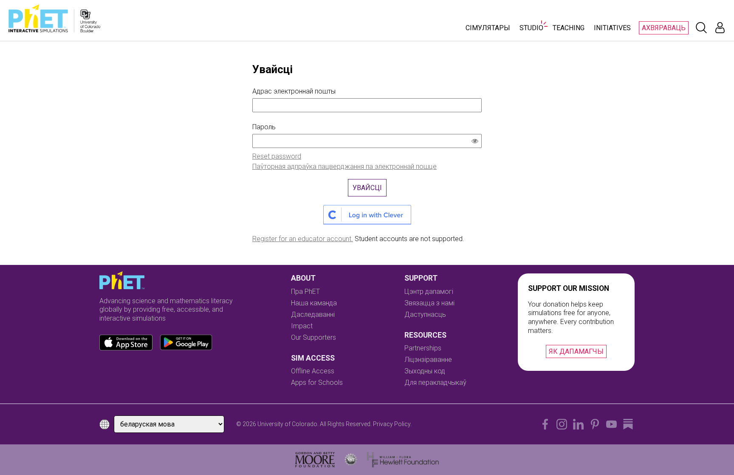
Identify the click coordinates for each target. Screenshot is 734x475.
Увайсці (367, 188)
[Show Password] (476, 142)
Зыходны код (424, 371)
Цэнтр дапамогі (428, 291)
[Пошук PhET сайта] (701, 28)
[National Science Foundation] (351, 459)
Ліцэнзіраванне (428, 360)
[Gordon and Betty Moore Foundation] (315, 459)
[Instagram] (561, 424)
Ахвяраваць (664, 28)
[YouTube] (611, 424)
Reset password (276, 156)
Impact (302, 326)
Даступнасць (425, 314)
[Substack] (628, 424)
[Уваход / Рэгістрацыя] (720, 28)
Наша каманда (314, 303)
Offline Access (312, 371)
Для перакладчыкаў (435, 382)
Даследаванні (313, 314)
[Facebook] (545, 424)
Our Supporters (313, 337)
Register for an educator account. (302, 239)
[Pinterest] (594, 424)
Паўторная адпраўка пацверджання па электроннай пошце (344, 166)
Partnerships (422, 348)
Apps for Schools (317, 382)
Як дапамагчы (576, 351)
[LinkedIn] (578, 424)
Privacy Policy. (392, 424)
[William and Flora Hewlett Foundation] (403, 459)
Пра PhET (305, 291)
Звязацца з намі (429, 303)
